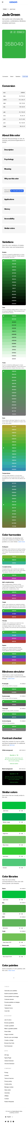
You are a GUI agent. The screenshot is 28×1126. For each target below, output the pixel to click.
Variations (18, 76)
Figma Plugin (7, 1058)
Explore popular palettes (11, 993)
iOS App (6, 1055)
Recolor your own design (11, 1037)
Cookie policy (8, 1084)
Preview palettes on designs (12, 1002)
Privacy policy (8, 1081)
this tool (12, 745)
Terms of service (9, 1078)
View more (11, 970)
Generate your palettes (10, 990)
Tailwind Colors (8, 1008)
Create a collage (8, 1040)
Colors (4, 9)
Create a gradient (9, 1025)
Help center (7, 1090)
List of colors (7, 1020)
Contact (6, 1098)
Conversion (5, 76)
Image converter (8, 1034)
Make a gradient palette (10, 1028)
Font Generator (8, 1046)
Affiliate (6, 1096)
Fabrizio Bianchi (15, 1111)
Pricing (6, 1072)
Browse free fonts (9, 1043)
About (11, 76)
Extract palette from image (11, 996)
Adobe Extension (9, 1060)
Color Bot (7, 1011)
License (6, 1075)
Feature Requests (9, 1101)
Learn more (21, 541)
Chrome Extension (9, 1063)
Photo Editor (7, 1031)
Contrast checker (9, 999)
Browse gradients (9, 1022)
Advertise (7, 1093)
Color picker (7, 1005)
